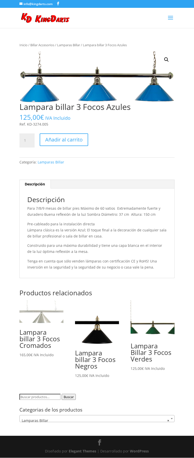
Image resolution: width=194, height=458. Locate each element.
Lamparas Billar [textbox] (95, 420)
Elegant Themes (82, 451)
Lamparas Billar (68, 45)
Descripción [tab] (35, 184)
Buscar (69, 397)
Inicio (23, 45)
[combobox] (97, 418)
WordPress (139, 451)
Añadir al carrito (64, 139)
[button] (166, 59)
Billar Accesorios (42, 45)
